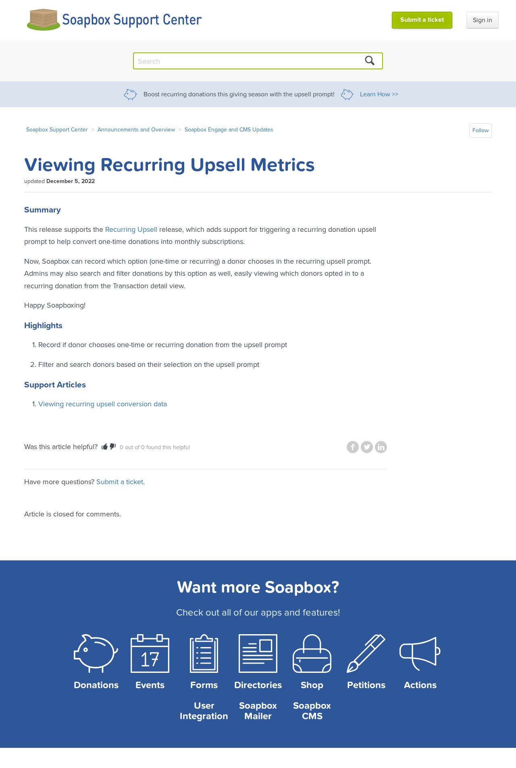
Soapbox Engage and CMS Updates (229, 129)
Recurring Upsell (131, 229)
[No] (113, 446)
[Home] (114, 20)
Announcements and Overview (136, 129)
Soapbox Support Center (57, 129)
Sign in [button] (482, 20)
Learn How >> (379, 94)
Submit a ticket (422, 20)
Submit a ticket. (120, 482)
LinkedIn (381, 447)
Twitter (367, 447)
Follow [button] (480, 130)
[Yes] (105, 446)
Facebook (353, 447)
